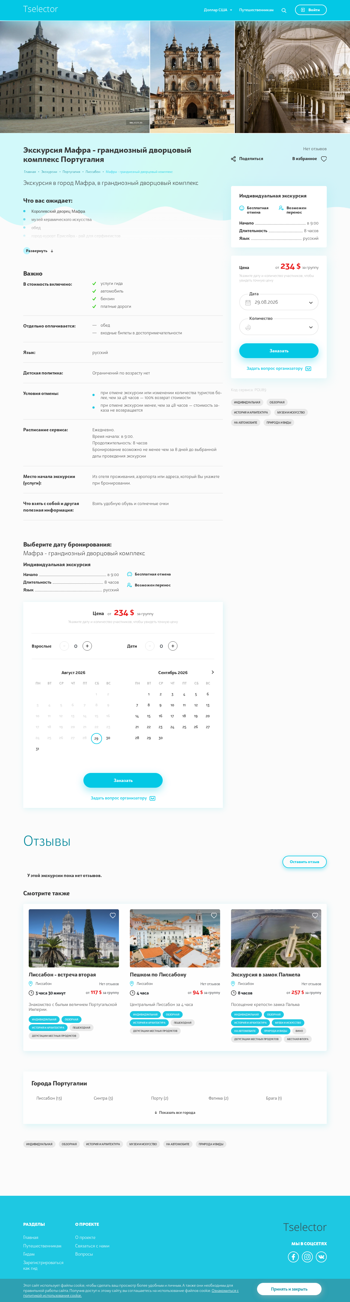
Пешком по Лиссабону (158, 975)
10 (172, 705)
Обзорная (277, 402)
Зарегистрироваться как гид (43, 1265)
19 (196, 716)
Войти (314, 9)
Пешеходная (81, 1027)
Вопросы (84, 1254)
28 (137, 738)
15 (148, 716)
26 (196, 727)
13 (207, 705)
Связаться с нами (92, 1245)
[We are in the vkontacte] (321, 1256)
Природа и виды (279, 422)
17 (172, 716)
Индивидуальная (247, 402)
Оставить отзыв (304, 861)
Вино (299, 1030)
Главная (30, 172)
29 (96, 738)
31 (37, 748)
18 (184, 716)
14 (137, 716)
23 (160, 727)
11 (184, 705)
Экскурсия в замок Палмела (265, 975)
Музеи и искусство (291, 412)
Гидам (29, 1254)
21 (137, 727)
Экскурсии (49, 172)
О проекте (85, 1237)
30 (108, 738)
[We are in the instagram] (307, 1256)
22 (149, 727)
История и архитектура (251, 412)
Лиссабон (93, 172)
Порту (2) (159, 1098)
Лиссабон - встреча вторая (62, 975)
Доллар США (215, 9)
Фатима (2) (218, 1098)
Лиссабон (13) (49, 1098)
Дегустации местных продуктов (54, 1035)
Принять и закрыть (289, 1288)
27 (208, 727)
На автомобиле (245, 422)
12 (196, 705)
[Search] (284, 10)
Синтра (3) (103, 1098)
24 (172, 727)
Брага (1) (274, 1098)
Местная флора (297, 1039)
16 (160, 716)
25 (184, 727)
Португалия (71, 172)
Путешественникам (256, 9)
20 (208, 716)
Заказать (279, 350)
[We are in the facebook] (293, 1256)
